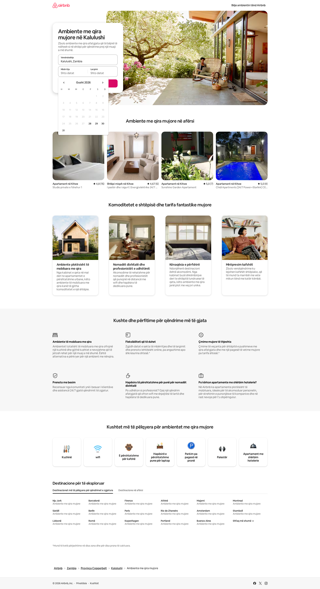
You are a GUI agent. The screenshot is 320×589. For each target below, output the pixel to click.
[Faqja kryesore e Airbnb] (61, 5)
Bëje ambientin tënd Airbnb (248, 5)
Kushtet (94, 583)
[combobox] (88, 61)
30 (102, 123)
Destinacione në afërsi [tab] (130, 490)
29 (96, 123)
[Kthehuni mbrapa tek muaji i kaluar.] (64, 83)
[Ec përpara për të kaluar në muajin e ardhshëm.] (103, 83)
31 (63, 130)
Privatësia (81, 583)
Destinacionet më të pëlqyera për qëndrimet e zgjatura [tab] (83, 490)
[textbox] (73, 73)
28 (90, 123)
